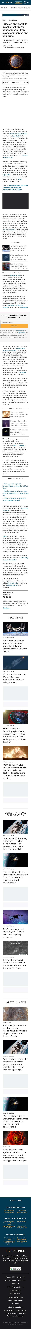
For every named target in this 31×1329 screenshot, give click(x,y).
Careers (15, 1304)
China (4, 536)
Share (6, 82)
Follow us (16, 82)
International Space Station (18, 134)
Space (4, 20)
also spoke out (15, 275)
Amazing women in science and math (21, 1222)
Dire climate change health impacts (20, 7)
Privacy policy (15, 1290)
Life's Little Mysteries (9, 1210)
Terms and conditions (15, 1287)
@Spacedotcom (12, 585)
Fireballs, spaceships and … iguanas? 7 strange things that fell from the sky (15, 486)
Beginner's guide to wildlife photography (22, 1238)
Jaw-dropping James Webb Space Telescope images (9, 1223)
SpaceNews (24, 307)
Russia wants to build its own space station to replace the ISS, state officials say (15, 493)
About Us (15, 1284)
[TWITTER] (4, 597)
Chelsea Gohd (8, 46)
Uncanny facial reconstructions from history (22, 1228)
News (22, 47)
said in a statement (8, 230)
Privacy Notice (21, 332)
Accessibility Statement (15, 1277)
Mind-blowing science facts (22, 1242)
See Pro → (18, 2)
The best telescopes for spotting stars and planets (9, 1243)
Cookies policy (16, 1294)
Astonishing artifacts (22, 1212)
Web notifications (15, 1300)
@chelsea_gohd (12, 583)
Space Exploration (13, 20)
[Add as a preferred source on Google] (15, 1269)
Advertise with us (15, 1297)
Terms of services (20, 330)
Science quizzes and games (9, 1238)
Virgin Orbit (6, 175)
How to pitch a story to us (15, 1310)
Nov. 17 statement (19, 445)
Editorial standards (15, 1307)
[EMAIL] (10, 597)
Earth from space (22, 1210)
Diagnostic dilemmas (9, 1212)
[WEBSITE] (7, 597)
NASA (20, 179)
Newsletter (25, 82)
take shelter (16, 136)
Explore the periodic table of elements (9, 1227)
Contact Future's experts (15, 1280)
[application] (15, 200)
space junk (22, 372)
